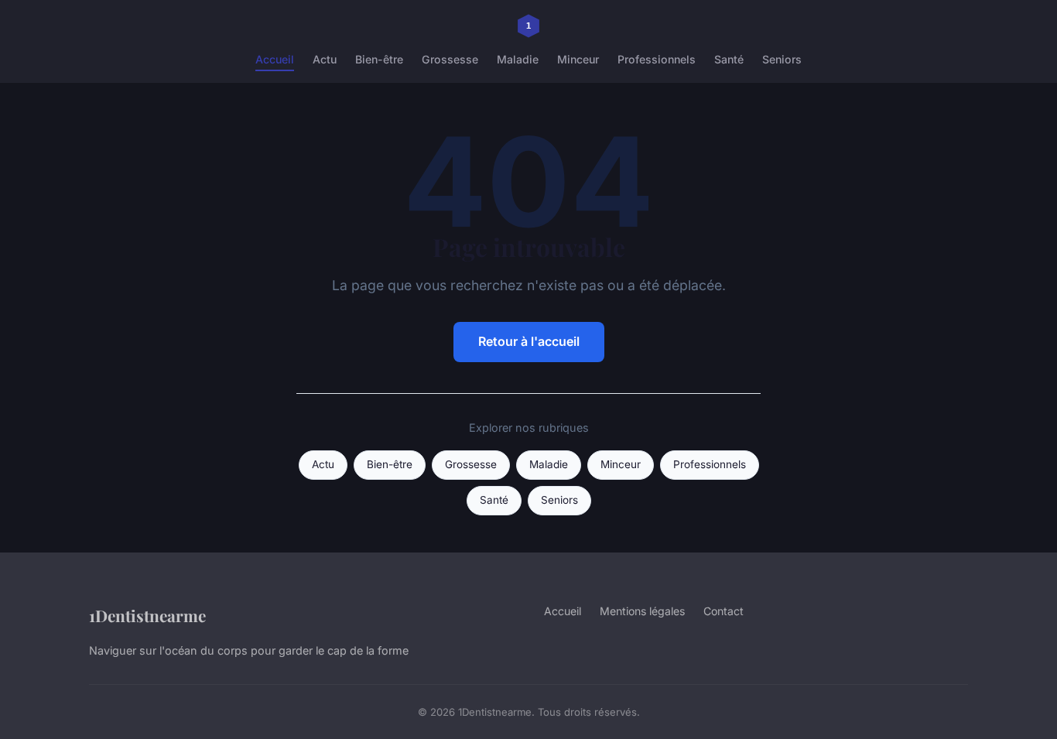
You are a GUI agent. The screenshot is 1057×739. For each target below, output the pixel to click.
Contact (723, 611)
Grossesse (450, 59)
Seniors (782, 59)
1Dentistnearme (147, 615)
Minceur (578, 59)
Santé (729, 59)
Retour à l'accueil (529, 341)
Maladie (518, 59)
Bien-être (379, 59)
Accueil (274, 59)
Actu (325, 59)
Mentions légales (642, 611)
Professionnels (656, 59)
